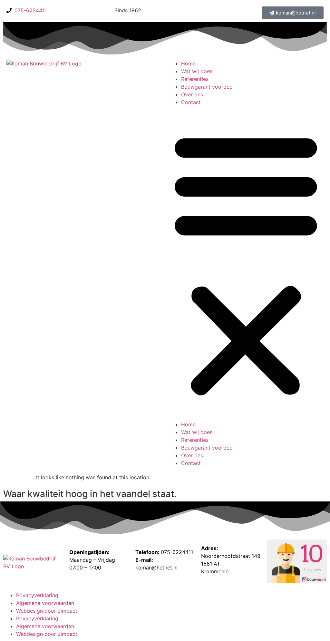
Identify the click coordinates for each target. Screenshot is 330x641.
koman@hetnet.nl (156, 567)
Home (188, 63)
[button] (246, 263)
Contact (191, 102)
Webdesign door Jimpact (46, 610)
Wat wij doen (197, 71)
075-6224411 (177, 552)
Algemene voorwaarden (45, 603)
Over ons (192, 94)
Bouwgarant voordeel (207, 86)
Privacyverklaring (37, 595)
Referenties (195, 79)
